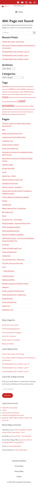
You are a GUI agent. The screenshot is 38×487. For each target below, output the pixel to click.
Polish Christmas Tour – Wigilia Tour (14, 295)
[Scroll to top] (35, 484)
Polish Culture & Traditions (11, 340)
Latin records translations (10, 413)
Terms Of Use (19, 466)
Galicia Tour (6, 306)
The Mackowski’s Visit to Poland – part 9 (15, 55)
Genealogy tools (6, 91)
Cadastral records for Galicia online (14, 137)
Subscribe (7, 395)
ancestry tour (24, 86)
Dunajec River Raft (8, 168)
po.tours (29, 94)
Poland (5, 97)
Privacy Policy (19, 471)
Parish (21, 94)
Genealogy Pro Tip (30, 89)
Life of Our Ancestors (9, 336)
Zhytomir (23, 114)
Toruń (18, 111)
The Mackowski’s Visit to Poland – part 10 (15, 52)
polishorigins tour (17, 109)
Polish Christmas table (7, 101)
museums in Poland (10, 94)
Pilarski (25, 94)
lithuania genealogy (14, 91)
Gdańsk (23, 89)
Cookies (19, 477)
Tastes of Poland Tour (9, 252)
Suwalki (9, 111)
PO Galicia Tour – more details (12, 220)
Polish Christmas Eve (19, 97)
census (3, 89)
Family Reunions (9, 271)
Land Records (6, 205)
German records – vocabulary (12, 187)
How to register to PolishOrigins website (15, 197)
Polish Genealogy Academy (11, 227)
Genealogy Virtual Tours (10, 183)
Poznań (30, 109)
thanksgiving (14, 111)
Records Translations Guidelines (13, 235)
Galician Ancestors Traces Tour (12, 180)
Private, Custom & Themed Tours (13, 291)
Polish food (15, 101)
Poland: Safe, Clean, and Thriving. (13, 42)
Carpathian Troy (7, 141)
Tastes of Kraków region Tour (12, 248)
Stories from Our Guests (10, 325)
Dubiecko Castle (7, 165)
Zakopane (5, 287)
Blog (3, 130)
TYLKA (4, 410)
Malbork (32, 91)
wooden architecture (12, 114)
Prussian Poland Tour (9, 302)
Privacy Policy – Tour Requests (21, 436)
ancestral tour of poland (14, 86)
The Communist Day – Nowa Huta (13, 260)
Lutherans (27, 91)
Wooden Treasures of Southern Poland (15, 284)
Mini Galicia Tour (7, 212)
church (7, 89)
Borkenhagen (30, 86)
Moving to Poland (8, 344)
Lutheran (21, 91)
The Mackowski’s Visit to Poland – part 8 (15, 59)
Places (4, 216)
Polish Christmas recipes (30, 97)
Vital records (30, 111)
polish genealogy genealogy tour (22, 106)
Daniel (11, 89)
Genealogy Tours (7, 310)
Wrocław (19, 114)
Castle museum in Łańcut (10, 145)
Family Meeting (17, 89)
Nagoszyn (18, 94)
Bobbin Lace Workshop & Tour (12, 133)
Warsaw (4, 114)
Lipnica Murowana (15, 446)
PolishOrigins (10, 109)
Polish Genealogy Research (11, 329)
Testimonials (6, 256)
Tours (4, 267)
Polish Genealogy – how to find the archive (16, 223)
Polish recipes (25, 109)
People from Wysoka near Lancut (13, 415)
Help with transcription (9, 408)
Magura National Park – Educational (14, 208)
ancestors (5, 86)
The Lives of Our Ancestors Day (12, 263)
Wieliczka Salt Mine (8, 280)
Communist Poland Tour (10, 148)
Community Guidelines (19, 461)
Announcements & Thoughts (11, 333)
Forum (4, 172)
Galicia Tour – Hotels (9, 176)
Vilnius (25, 111)
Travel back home (8, 276)
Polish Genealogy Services (10, 231)
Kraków (4, 201)
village (21, 111)
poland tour (11, 97)
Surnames (5, 245)
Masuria (4, 94)
